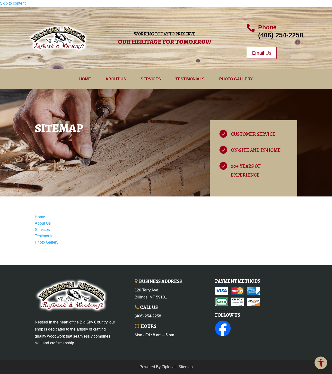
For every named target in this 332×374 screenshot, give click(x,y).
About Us (115, 79)
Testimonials (190, 79)
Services (151, 79)
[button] (321, 363)
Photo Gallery (236, 79)
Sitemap (185, 367)
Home (85, 79)
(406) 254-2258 (148, 316)
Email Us (261, 53)
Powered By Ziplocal (157, 367)
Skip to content (13, 3)
